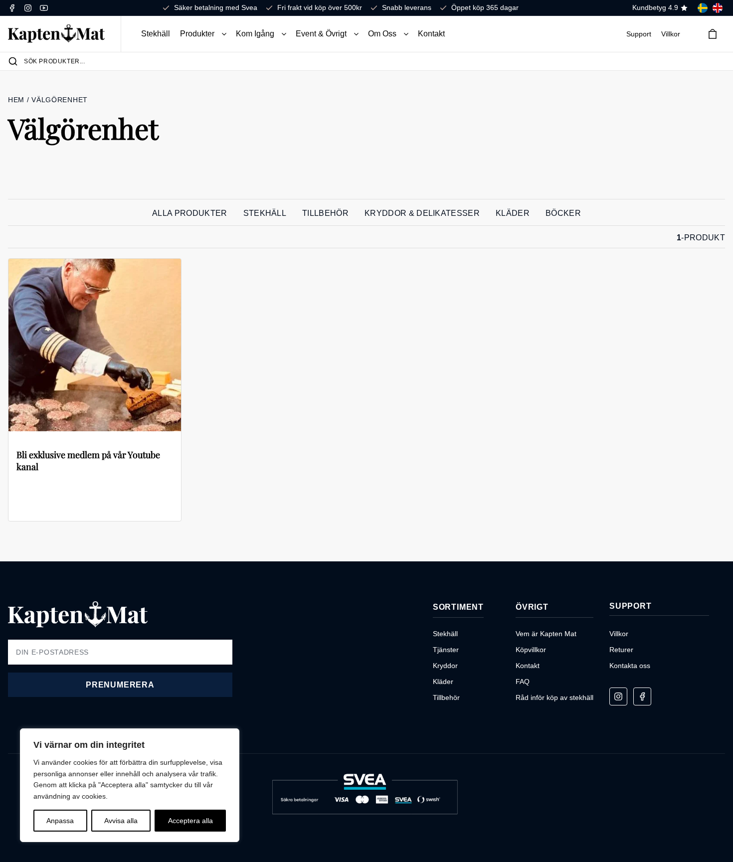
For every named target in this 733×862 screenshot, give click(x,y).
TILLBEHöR (325, 213)
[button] (224, 34)
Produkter (197, 33)
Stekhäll (155, 33)
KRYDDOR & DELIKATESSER (422, 213)
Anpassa (60, 821)
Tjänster (446, 650)
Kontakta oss (629, 666)
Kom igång (255, 33)
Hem (17, 100)
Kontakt (431, 33)
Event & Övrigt (321, 33)
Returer (621, 650)
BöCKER (563, 213)
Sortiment (458, 607)
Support (638, 34)
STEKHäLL (265, 213)
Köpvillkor (531, 650)
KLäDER (513, 213)
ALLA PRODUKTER (189, 213)
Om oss (382, 33)
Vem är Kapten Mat (546, 634)
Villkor (670, 34)
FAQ (523, 682)
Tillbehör (446, 697)
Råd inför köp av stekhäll (554, 697)
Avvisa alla (121, 821)
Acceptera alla (190, 821)
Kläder (443, 682)
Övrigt (532, 607)
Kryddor (445, 666)
